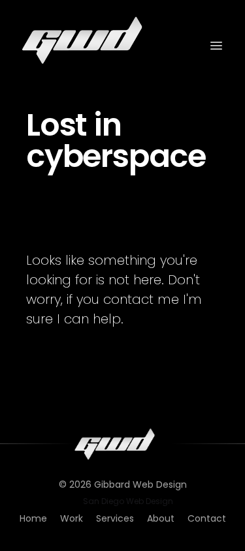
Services (115, 518)
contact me (141, 299)
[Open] (216, 45)
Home (33, 518)
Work (71, 518)
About (160, 518)
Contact (207, 518)
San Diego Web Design (128, 501)
